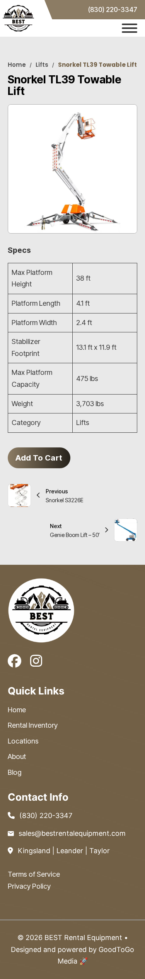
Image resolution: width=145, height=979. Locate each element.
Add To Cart (39, 457)
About (17, 756)
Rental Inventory (33, 725)
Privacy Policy (29, 886)
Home (17, 65)
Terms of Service (34, 874)
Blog (14, 772)
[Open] (129, 28)
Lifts (42, 65)
